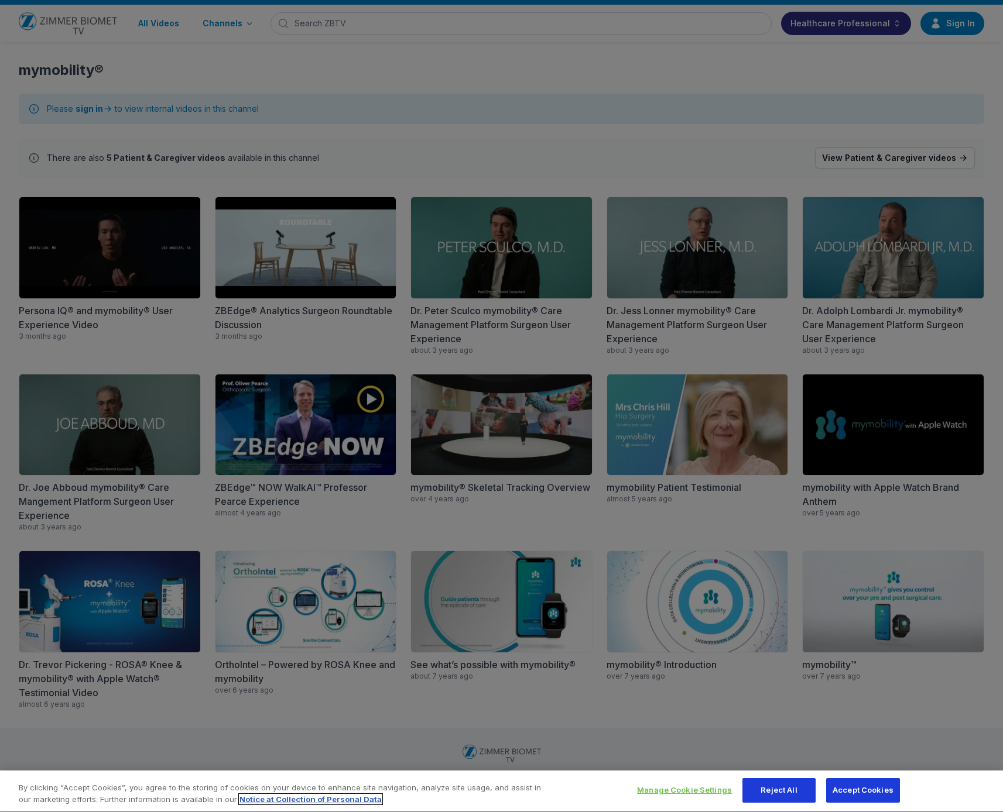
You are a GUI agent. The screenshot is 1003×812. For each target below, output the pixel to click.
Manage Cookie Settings (684, 789)
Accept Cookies (863, 789)
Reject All (779, 789)
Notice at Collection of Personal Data (310, 799)
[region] (501, 791)
